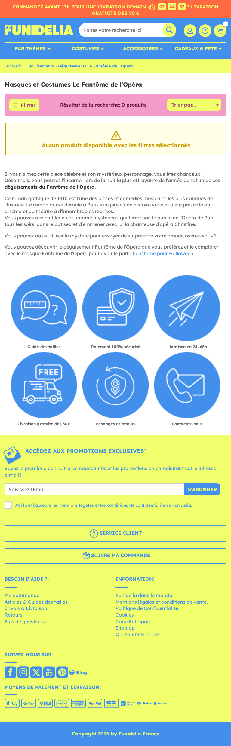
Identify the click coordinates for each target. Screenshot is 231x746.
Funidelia (13, 65)
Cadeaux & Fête (196, 48)
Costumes (85, 48)
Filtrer (28, 105)
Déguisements (40, 65)
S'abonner (202, 489)
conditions (117, 505)
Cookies (125, 615)
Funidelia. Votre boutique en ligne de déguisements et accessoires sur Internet (39, 30)
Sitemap (125, 628)
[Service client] (205, 30)
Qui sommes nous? (137, 634)
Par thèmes (30, 48)
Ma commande (22, 595)
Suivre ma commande (120, 555)
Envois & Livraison (26, 608)
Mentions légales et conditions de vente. (162, 602)
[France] (10, 672)
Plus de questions (25, 621)
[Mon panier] (220, 30)
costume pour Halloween (164, 253)
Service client (120, 533)
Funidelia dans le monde (144, 595)
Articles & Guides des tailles (36, 602)
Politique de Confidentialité (147, 608)
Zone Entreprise (134, 621)
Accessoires (140, 48)
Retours (14, 615)
